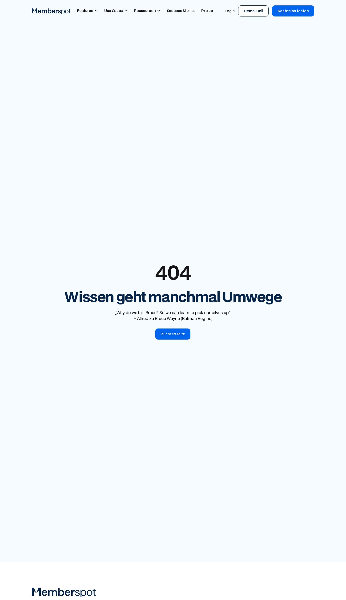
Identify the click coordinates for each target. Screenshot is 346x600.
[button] (87, 11)
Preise (207, 10)
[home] (51, 11)
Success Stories (181, 10)
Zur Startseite (173, 334)
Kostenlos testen (293, 10)
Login (230, 10)
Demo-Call (253, 10)
